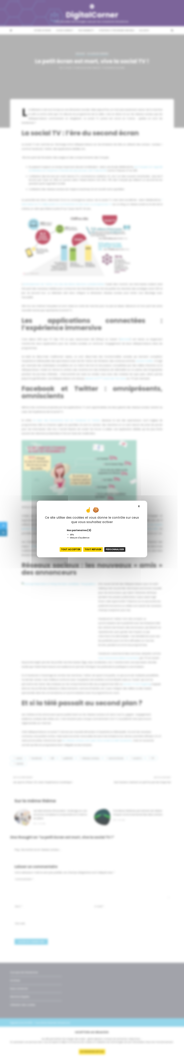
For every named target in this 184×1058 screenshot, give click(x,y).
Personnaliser (115, 549)
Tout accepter (70, 549)
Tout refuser (93, 549)
